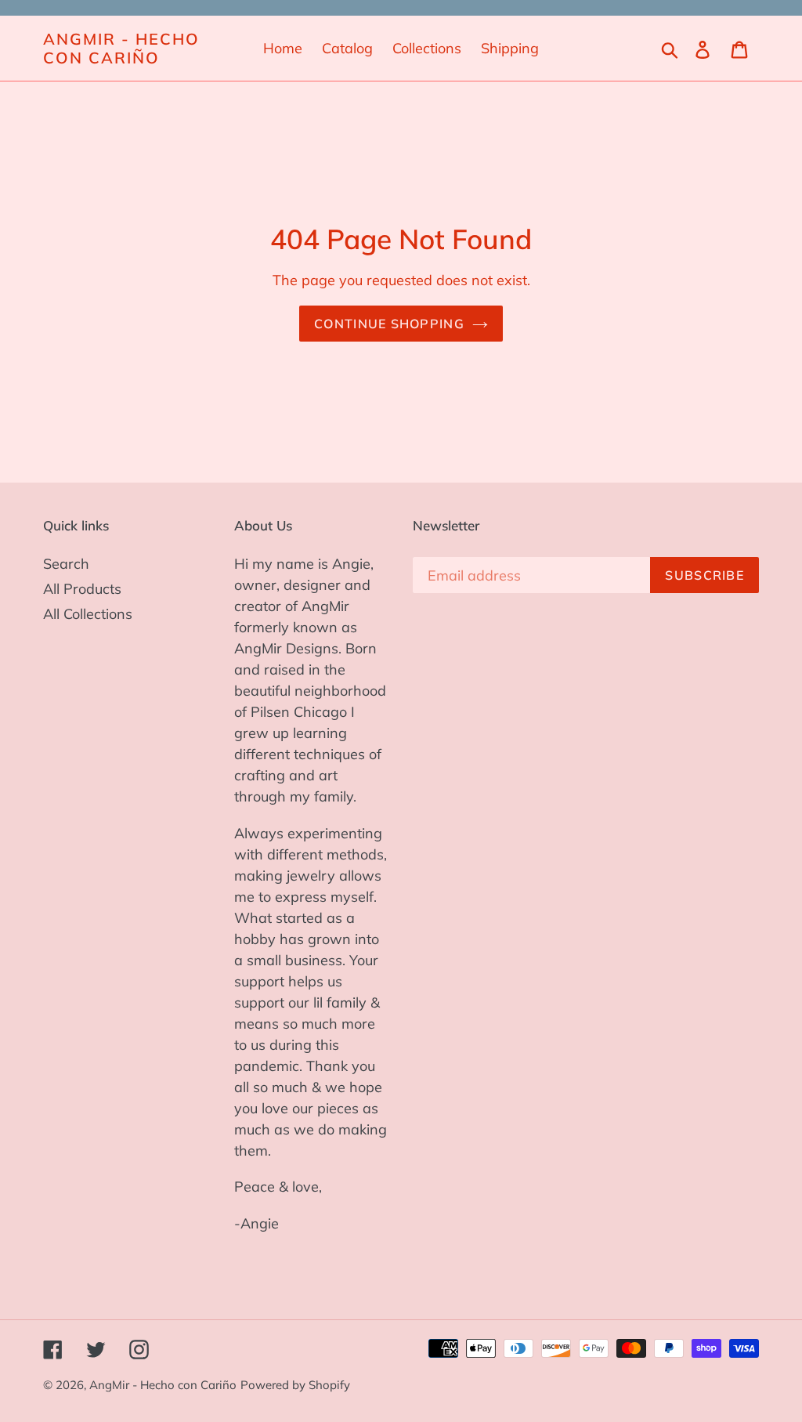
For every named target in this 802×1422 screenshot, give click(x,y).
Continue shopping (389, 323)
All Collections (87, 614)
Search (66, 564)
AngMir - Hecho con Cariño (121, 48)
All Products (82, 589)
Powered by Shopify (295, 1384)
